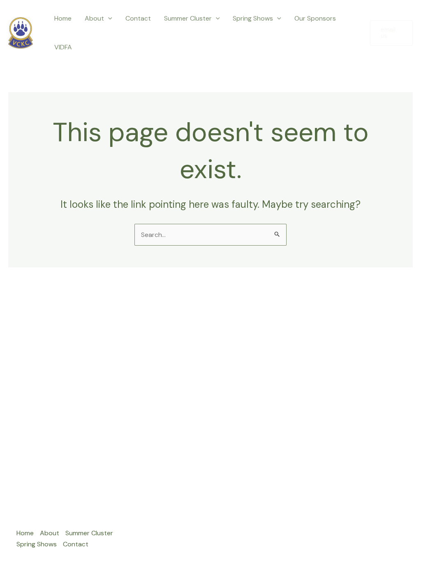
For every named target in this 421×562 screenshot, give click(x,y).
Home (63, 18)
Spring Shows (253, 18)
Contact (138, 18)
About (94, 18)
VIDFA (63, 47)
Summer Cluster (188, 18)
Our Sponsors (315, 18)
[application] (108, 18)
